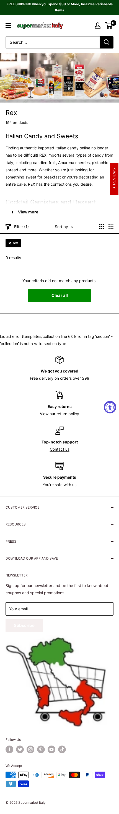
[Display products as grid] (101, 226)
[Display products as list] (110, 226)
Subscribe (24, 625)
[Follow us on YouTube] (51, 749)
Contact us (59, 449)
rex (15, 243)
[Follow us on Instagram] (30, 749)
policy (73, 413)
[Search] (106, 42)
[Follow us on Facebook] (9, 749)
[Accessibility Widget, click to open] (110, 407)
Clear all (59, 295)
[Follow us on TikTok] (62, 749)
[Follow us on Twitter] (20, 749)
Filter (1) (21, 226)
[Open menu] (8, 25)
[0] (108, 25)
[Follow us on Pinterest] (41, 749)
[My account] (97, 25)
